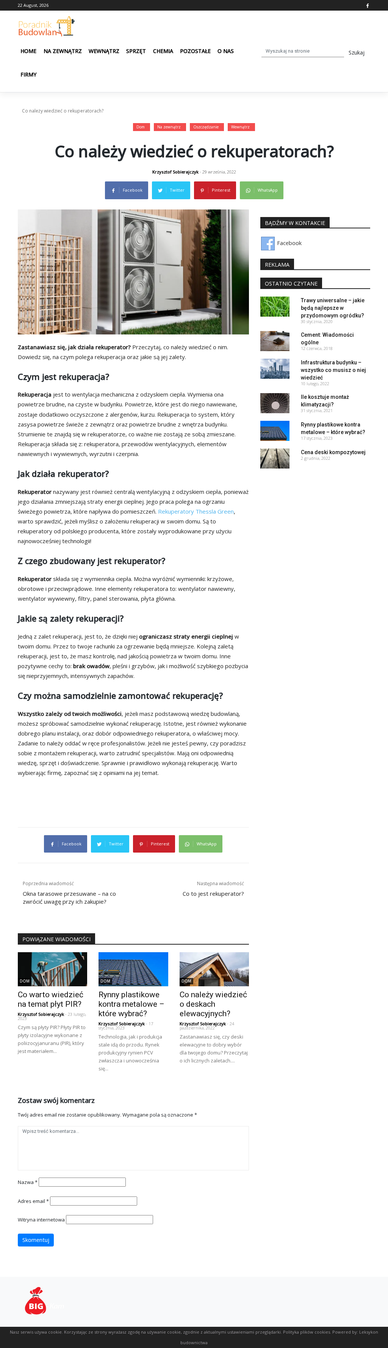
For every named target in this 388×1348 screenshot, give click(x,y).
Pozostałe (195, 51)
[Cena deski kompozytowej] (274, 458)
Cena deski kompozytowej (333, 452)
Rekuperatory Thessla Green (196, 511)
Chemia (163, 51)
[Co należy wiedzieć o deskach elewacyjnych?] (214, 968)
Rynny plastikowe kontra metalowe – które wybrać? (131, 1004)
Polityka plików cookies (306, 1332)
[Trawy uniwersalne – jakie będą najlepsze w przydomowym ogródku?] (274, 305)
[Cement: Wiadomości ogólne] (274, 340)
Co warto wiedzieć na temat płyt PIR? (50, 999)
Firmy (28, 74)
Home (28, 51)
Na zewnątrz (63, 51)
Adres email (33, 1201)
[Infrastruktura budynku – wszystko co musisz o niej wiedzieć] (274, 368)
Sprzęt (136, 51)
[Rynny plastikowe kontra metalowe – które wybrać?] (133, 968)
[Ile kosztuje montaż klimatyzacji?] (274, 402)
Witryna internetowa (41, 1219)
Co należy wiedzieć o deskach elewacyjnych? (213, 1004)
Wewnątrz (104, 51)
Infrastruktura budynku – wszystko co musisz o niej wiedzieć (333, 370)
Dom (140, 127)
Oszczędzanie (206, 127)
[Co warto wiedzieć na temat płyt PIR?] (52, 968)
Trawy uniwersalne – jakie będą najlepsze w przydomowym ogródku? (333, 308)
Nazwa (28, 1182)
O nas (225, 51)
